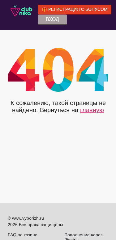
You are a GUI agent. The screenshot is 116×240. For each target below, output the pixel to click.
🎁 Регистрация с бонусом (75, 9)
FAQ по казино (22, 234)
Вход (52, 19)
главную (92, 110)
